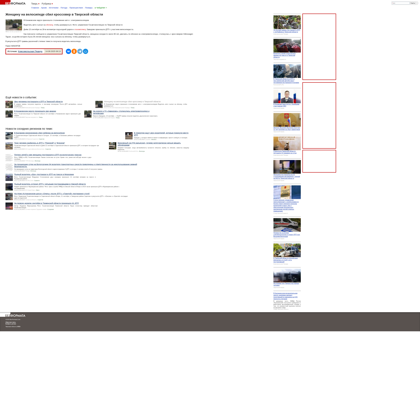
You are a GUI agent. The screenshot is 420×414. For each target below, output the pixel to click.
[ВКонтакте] (68, 51)
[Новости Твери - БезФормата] (13, 2)
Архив (44, 8)
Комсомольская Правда (30, 51)
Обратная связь (10, 322)
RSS (19, 326)
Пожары (89, 8)
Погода (64, 8)
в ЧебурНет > (101, 8)
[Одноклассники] (74, 51)
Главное (35, 8)
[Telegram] (79, 51)
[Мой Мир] (85, 51)
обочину (49, 25)
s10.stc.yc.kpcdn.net (15, 31)
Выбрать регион (10, 324)
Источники (53, 8)
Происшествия (76, 8)
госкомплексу (80, 29)
